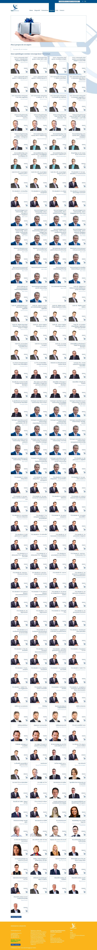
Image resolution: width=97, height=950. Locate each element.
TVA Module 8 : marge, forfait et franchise (40, 687)
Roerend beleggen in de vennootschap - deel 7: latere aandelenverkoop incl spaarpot (58, 232)
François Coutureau (80, 175)
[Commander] (26, 72)
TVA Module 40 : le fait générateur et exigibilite (21, 535)
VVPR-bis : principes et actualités (21, 745)
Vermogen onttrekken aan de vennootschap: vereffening (20, 458)
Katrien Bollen (62, 805)
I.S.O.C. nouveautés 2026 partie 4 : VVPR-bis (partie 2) (39, 77)
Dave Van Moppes (61, 822)
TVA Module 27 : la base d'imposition (21, 478)
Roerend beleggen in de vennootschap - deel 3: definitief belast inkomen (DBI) (59, 212)
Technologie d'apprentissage (57, 941)
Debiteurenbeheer (23, 725)
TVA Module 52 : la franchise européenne (39, 191)
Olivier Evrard (24, 62)
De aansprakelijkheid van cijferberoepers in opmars (78, 802)
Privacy (72, 938)
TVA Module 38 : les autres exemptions (59, 516)
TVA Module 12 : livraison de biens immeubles (77, 630)
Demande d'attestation (56, 939)
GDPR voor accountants (21, 706)
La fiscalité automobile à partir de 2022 (21, 764)
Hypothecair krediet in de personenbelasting (40, 249)
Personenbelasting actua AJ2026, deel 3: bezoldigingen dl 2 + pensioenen (39, 154)
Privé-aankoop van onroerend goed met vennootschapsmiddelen (21, 288)
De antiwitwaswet (61, 820)
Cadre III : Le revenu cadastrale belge (60, 344)
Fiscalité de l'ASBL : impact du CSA (20, 802)
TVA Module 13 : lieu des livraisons (21, 649)
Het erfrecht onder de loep (40, 839)
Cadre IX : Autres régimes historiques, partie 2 (59, 325)
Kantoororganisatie (61, 858)
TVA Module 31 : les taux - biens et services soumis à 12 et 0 (20, 498)
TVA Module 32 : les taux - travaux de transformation (39, 497)
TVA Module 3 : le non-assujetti (21, 668)
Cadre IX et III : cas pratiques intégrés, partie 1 (20, 172)
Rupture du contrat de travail (58, 839)
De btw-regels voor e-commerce (60, 764)
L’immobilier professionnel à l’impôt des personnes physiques (77, 345)
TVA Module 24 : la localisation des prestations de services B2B (20, 631)
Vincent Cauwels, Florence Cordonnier (78, 824)
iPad (51, 937)
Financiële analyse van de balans (78, 878)
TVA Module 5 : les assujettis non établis (58, 668)
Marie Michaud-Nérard (22, 862)
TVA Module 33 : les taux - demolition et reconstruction (77, 172)
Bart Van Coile (62, 860)
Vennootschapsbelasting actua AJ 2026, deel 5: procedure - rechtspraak (21, 135)
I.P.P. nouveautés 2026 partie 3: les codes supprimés (20, 96)
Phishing (44, 706)
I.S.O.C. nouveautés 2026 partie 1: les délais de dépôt (59, 58)
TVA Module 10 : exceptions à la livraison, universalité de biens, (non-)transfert (77, 688)
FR (85, 1)
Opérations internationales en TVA (20, 878)
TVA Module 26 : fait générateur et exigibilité (79, 458)
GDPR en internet (80, 706)
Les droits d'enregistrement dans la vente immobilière (20, 363)
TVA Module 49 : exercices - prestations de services (39, 573)
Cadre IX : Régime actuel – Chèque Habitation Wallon (59, 306)
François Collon (81, 348)
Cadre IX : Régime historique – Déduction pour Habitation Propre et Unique (20, 326)
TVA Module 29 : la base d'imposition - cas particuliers (58, 478)
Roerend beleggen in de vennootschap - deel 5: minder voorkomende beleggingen (21, 232)
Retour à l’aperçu (16, 917)
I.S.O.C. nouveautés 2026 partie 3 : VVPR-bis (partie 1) (20, 77)
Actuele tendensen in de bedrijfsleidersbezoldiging (59, 802)
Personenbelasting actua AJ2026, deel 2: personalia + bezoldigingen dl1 (20, 154)
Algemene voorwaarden (40, 725)
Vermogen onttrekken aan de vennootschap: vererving (58, 439)
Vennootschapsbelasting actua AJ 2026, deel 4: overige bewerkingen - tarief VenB (77, 116)
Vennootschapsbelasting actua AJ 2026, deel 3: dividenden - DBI (59, 116)
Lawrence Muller (62, 784)
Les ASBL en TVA (42, 782)
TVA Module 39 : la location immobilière (78, 516)
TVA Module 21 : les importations (41, 611)
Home (31, 10)
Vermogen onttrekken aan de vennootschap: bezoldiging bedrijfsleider (58, 402)
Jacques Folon (43, 822)
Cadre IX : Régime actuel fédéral (78, 306)
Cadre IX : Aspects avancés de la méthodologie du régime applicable (39, 307)
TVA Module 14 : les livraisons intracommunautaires (41, 650)
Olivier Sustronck (23, 708)
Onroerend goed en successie (39, 267)
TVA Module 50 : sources (59, 572)
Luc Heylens (63, 747)
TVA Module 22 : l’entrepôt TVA (59, 611)
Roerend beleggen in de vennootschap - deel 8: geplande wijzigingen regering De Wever (79, 232)
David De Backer (43, 862)
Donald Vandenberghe (22, 119)
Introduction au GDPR (41, 820)
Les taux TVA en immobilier (20, 782)
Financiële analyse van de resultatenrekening (21, 897)
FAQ (57, 10)
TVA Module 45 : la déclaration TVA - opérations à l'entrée (39, 555)
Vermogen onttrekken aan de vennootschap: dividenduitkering (58, 421)
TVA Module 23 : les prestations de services (79, 611)
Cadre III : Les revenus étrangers (41, 344)
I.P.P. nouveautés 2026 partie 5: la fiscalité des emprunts (58, 96)
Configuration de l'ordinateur (77, 935)
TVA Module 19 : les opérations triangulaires (78, 592)
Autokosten (44, 763)
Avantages (53, 934)
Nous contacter (16, 944)
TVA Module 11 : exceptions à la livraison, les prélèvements (58, 630)
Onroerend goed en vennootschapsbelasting (59, 268)
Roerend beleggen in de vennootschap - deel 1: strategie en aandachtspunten (21, 212)
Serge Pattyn (82, 843)
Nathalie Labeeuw (42, 841)
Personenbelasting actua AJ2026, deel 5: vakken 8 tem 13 (39, 135)
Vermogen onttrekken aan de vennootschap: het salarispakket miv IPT (20, 421)
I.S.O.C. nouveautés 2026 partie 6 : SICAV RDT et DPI (39, 58)
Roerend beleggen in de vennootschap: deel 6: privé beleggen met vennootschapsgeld (39, 232)
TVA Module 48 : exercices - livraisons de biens (20, 573)
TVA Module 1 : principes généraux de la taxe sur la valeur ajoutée (59, 650)
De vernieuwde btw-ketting (58, 286)
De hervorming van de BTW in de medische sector (58, 745)
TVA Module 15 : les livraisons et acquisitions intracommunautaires (78, 574)
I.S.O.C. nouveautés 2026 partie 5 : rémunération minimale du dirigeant (21, 59)
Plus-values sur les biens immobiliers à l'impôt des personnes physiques (40, 383)
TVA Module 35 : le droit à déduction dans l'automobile (77, 497)
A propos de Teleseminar (56, 942)
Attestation (73, 934)
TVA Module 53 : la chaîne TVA (59, 191)
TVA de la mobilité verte (78, 725)
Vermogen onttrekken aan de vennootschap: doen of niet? (39, 401)
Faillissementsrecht (61, 725)
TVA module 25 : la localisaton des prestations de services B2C (39, 631)
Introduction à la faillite (60, 782)
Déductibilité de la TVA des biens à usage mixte (78, 859)
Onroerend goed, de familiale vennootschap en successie (77, 268)
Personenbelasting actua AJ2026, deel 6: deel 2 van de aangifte (58, 135)
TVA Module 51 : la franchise (20, 191)
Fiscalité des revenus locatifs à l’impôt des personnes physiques (20, 383)
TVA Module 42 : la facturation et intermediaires (58, 535)
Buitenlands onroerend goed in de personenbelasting (77, 249)
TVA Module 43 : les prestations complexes (79, 535)
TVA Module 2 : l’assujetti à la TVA (78, 649)
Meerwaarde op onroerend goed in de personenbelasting (20, 268)
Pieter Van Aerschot (23, 727)
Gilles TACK (63, 288)
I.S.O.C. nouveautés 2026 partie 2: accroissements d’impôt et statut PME (78, 59)
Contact (62, 10)
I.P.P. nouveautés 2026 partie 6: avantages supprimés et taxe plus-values (77, 97)
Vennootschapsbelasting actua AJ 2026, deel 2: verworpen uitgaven (40, 116)
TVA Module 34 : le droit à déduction (59, 497)
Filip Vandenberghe (42, 138)
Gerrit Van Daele (23, 824)
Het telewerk (81, 763)
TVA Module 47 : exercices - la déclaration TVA (78, 554)
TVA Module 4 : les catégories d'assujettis (39, 668)
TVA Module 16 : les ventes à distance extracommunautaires (20, 593)
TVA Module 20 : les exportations (22, 611)
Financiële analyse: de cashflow (60, 878)
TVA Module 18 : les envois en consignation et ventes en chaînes (58, 593)
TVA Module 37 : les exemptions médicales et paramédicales (40, 517)
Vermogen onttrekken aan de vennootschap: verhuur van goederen (20, 440)
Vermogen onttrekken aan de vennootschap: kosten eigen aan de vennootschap (58, 459)
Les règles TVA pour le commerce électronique (40, 745)
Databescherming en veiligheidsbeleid (60, 706)
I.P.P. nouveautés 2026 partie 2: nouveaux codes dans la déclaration (77, 78)
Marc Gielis (25, 216)
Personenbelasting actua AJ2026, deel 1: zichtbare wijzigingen (78, 135)
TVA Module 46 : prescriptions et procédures (58, 554)
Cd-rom (52, 935)
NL (83, 1)
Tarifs (71, 932)
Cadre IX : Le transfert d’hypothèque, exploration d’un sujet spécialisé (78, 326)
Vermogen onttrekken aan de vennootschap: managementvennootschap (77, 440)
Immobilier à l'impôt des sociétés (79, 382)
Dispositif (37, 10)
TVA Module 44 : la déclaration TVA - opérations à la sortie (20, 555)
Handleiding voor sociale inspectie (78, 821)
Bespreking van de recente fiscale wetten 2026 (78, 153)
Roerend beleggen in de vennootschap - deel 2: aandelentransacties (40, 212)
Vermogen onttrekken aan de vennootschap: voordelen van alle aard (77, 402)
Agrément (72, 937)
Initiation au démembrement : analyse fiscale (58, 363)
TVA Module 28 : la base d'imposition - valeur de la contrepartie (40, 479)
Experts (52, 10)
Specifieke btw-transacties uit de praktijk (77, 783)
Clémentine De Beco (61, 841)
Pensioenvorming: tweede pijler (21, 821)
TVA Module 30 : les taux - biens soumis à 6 (78, 478)
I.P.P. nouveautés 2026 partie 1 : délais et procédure (58, 77)
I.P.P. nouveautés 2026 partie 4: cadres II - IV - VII (39, 96)
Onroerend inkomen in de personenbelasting (21, 249)
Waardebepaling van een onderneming (78, 840)
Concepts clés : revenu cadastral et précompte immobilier (79, 364)
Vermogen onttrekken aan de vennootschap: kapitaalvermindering (39, 459)
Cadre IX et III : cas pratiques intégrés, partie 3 (58, 172)
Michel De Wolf (24, 805)
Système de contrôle (55, 938)
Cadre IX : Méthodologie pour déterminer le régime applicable (20, 307)
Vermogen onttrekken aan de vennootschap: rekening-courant (77, 421)
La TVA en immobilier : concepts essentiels (40, 363)
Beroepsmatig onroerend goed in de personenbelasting (58, 249)
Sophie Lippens (81, 805)
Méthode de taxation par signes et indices (40, 878)
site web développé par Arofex (28, 947)
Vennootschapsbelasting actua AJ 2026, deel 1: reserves (21, 116)
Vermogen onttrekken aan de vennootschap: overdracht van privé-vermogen (39, 440)
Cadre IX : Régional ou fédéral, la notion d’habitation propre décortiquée (77, 288)
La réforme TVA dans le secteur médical (79, 745)
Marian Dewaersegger (80, 765)
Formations (45, 10)
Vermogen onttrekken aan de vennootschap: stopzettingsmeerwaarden (39, 421)
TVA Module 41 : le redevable (39, 534)
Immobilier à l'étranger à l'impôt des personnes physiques (59, 383)
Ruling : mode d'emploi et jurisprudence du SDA (40, 859)
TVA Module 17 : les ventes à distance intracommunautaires (39, 593)
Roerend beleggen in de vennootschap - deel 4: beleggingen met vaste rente (77, 212)
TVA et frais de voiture (40, 801)
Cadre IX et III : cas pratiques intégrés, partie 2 (39, 172)
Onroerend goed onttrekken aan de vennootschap (39, 287)
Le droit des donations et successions (21, 840)
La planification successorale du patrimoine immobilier (20, 401)
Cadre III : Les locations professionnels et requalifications (21, 345)
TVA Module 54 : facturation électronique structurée (77, 191)
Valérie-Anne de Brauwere (21, 843)
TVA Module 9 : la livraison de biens (59, 687)
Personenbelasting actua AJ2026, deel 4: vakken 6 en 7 (58, 153)
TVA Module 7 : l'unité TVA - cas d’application (20, 687)
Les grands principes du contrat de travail (21, 859)
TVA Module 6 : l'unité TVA (78, 668)
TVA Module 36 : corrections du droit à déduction (20, 516)
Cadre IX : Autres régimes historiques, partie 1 (40, 325)
